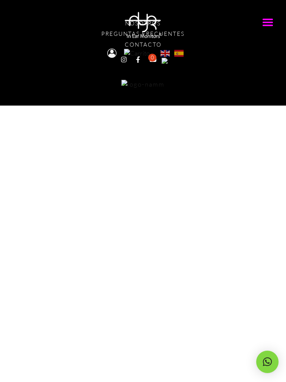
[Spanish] (179, 52)
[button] (267, 362)
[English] (166, 52)
